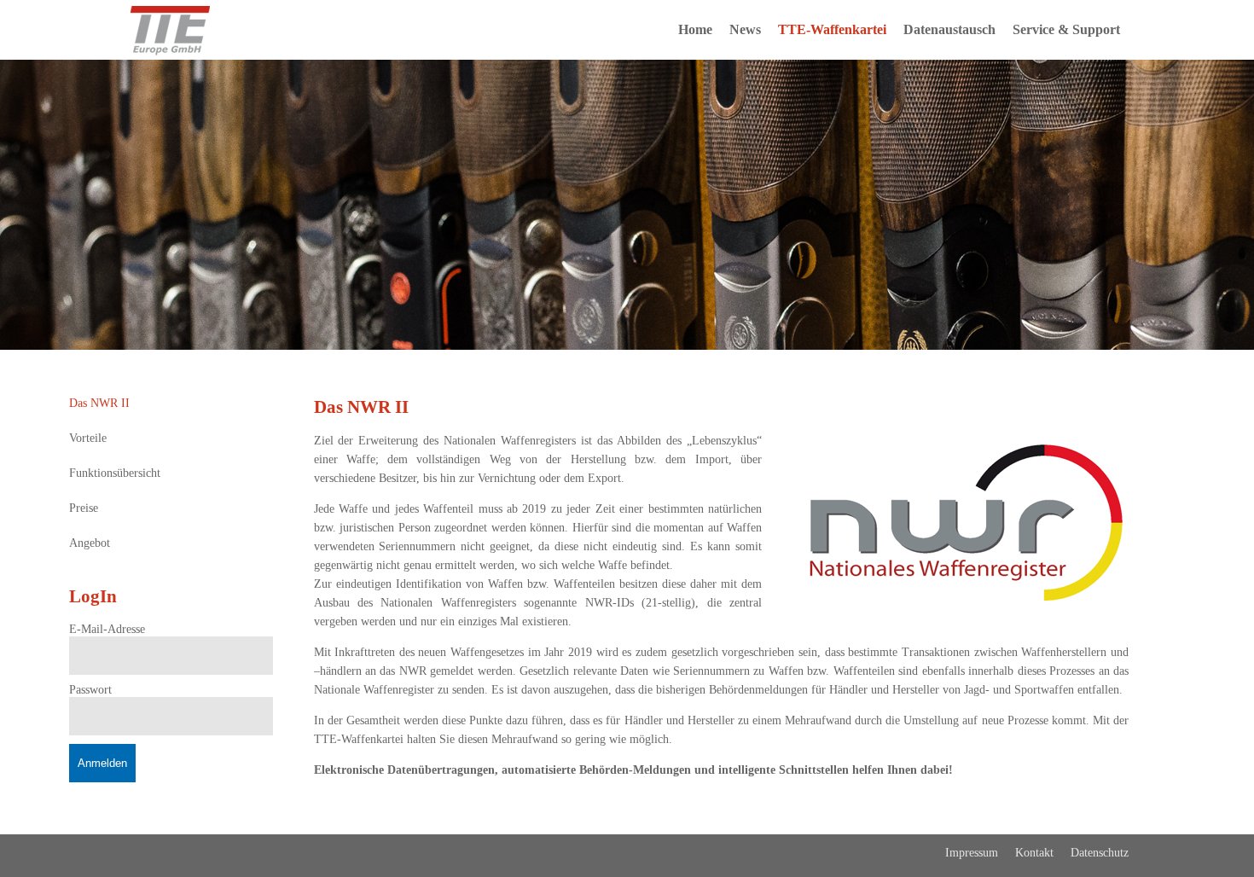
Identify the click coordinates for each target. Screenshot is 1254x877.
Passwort (90, 689)
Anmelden (102, 763)
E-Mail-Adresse (107, 629)
